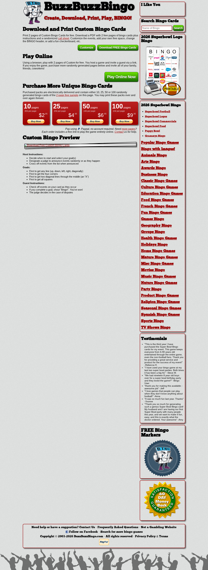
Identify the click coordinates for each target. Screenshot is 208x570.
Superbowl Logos (156, 116)
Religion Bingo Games (160, 302)
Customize (86, 47)
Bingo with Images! (158, 149)
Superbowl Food (155, 126)
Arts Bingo (150, 162)
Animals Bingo (154, 155)
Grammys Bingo (155, 136)
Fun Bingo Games (156, 213)
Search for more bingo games (121, 532)
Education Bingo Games (162, 194)
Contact (119, 131)
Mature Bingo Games (159, 257)
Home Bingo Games (158, 251)
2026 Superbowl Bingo (161, 105)
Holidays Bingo (154, 245)
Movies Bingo (153, 270)
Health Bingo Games (159, 238)
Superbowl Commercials (160, 121)
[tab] (162, 105)
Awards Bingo (153, 168)
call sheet (63, 38)
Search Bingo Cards (160, 21)
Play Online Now (121, 77)
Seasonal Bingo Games (161, 308)
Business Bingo (154, 175)
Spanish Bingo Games (160, 315)
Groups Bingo (153, 232)
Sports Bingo (152, 321)
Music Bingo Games (158, 276)
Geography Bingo (156, 226)
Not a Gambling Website (158, 527)
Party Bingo (151, 289)
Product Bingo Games (160, 296)
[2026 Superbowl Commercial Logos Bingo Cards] (162, 94)
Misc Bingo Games (157, 264)
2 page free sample (67, 95)
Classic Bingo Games (159, 181)
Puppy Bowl (152, 131)
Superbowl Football (157, 111)
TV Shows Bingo (155, 327)
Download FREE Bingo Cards (117, 47)
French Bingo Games (159, 206)
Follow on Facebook (83, 532)
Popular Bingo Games (160, 143)
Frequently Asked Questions (118, 527)
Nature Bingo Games (159, 283)
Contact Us (87, 527)
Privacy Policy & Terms (151, 536)
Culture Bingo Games (159, 187)
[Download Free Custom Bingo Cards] (80, 145)
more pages (128, 129)
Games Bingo (152, 219)
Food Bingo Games (157, 200)
